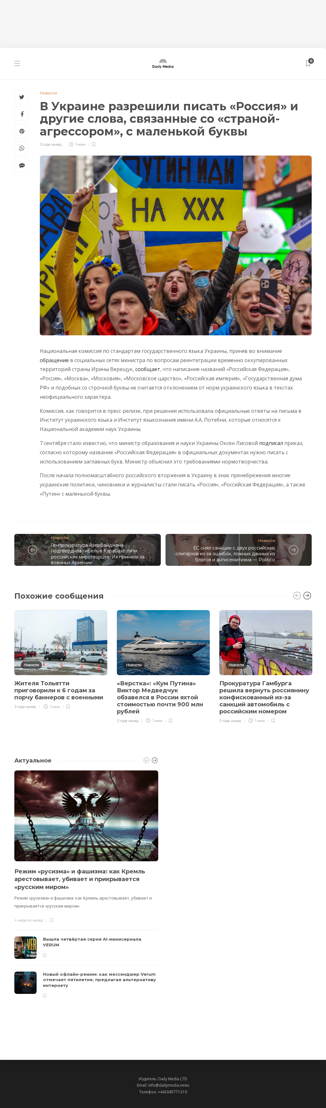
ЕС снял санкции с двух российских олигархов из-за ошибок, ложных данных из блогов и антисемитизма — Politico (225, 554)
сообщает (147, 369)
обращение (54, 360)
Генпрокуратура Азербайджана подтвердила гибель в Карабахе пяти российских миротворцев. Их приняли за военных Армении (98, 554)
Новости (48, 93)
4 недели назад (28, 920)
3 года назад (50, 144)
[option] (61, 659)
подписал (271, 443)
